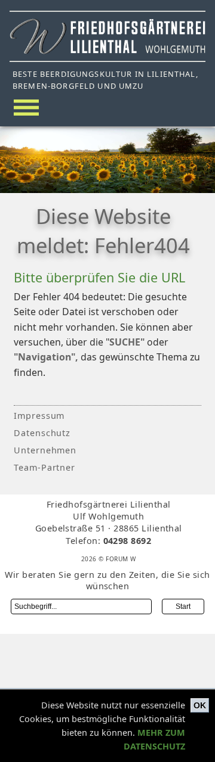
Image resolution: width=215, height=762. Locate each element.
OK (200, 705)
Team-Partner (45, 467)
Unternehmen (45, 450)
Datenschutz (42, 432)
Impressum (39, 415)
